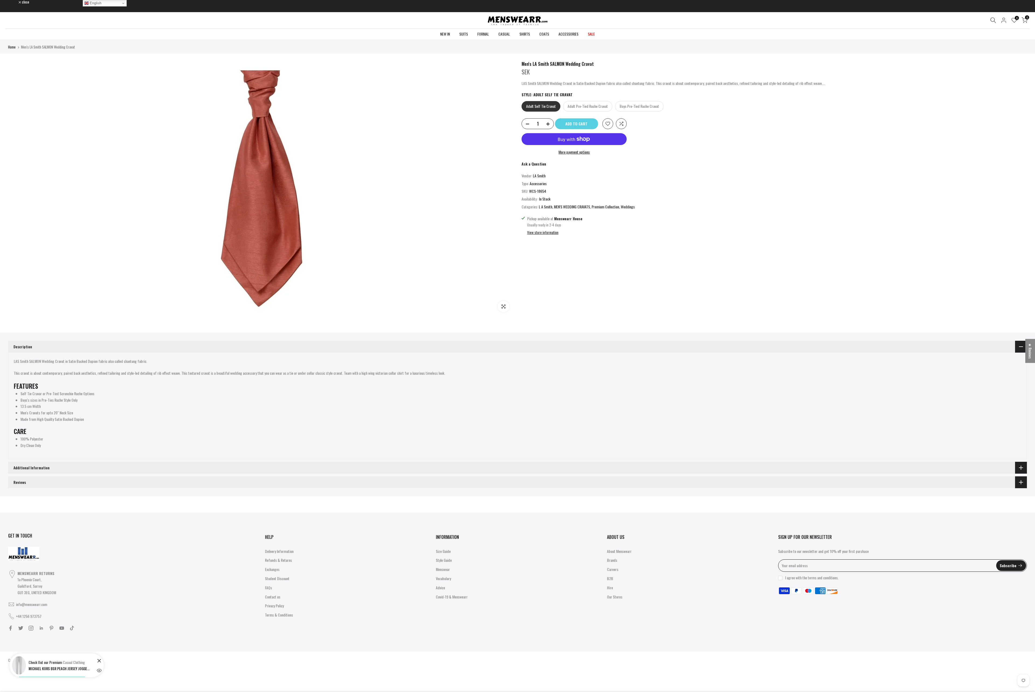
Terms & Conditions (279, 615)
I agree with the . (812, 577)
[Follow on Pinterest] (51, 628)
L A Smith (545, 206)
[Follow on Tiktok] (72, 628)
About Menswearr (619, 551)
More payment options (574, 152)
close (15, 2)
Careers (612, 569)
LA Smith (539, 175)
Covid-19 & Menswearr (452, 597)
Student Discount (277, 578)
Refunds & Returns (278, 560)
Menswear (443, 569)
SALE (591, 34)
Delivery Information (279, 551)
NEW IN (445, 34)
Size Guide (443, 551)
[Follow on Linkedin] (41, 628)
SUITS (463, 34)
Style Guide (444, 560)
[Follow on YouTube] (61, 628)
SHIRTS (524, 34)
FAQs (268, 587)
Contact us (272, 597)
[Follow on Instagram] (31, 628)
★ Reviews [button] (1030, 351)
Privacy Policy (274, 605)
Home (12, 47)
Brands (612, 560)
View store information (542, 232)
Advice (440, 587)
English (95, 3)
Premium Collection (605, 206)
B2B (610, 578)
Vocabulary (443, 578)
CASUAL (504, 34)
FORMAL (483, 34)
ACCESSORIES (568, 34)
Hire (610, 587)
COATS (544, 34)
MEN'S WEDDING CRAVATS (572, 206)
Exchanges (272, 569)
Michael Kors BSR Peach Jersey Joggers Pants (60, 668)
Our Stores (614, 597)
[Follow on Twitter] (20, 628)
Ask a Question (534, 164)
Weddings (628, 206)
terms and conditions (823, 577)
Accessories (538, 183)
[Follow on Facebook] (10, 628)
